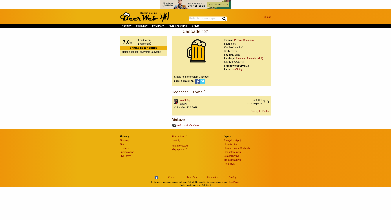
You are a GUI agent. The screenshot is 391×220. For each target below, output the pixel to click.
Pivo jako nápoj (232, 140)
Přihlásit (266, 17)
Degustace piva (232, 152)
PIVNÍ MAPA (158, 26)
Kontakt (172, 177)
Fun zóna (192, 177)
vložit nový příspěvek (187, 125)
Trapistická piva (232, 160)
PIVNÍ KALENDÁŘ (178, 26)
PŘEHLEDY (142, 26)
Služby (232, 177)
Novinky (176, 140)
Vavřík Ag (237, 69)
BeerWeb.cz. (234, 182)
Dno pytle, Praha (260, 111)
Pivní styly (125, 156)
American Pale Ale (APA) (249, 58)
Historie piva (231, 144)
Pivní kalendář (179, 136)
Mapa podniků (179, 149)
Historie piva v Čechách (237, 148)
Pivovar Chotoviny (244, 40)
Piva (122, 144)
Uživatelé (125, 148)
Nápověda (213, 177)
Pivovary (124, 140)
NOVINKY (127, 26)
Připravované (127, 152)
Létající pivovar (232, 156)
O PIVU (195, 26)
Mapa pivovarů (180, 145)
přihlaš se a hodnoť (143, 47)
